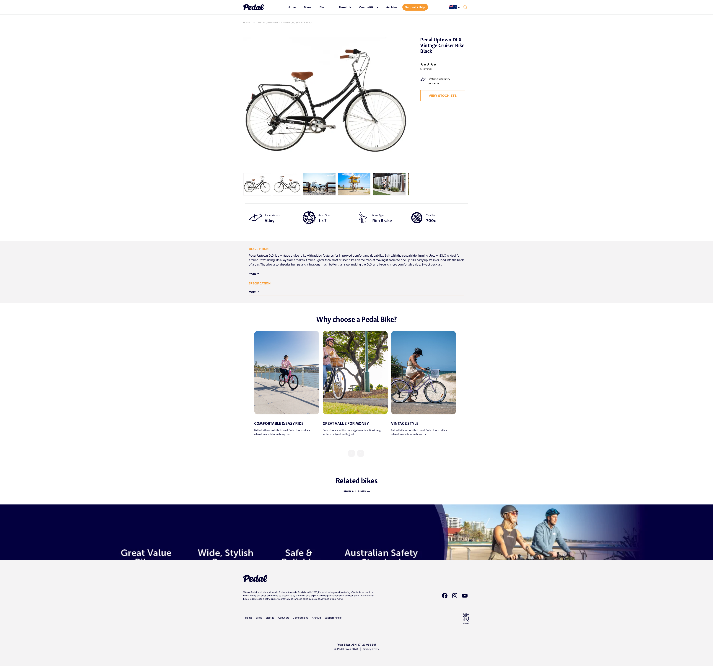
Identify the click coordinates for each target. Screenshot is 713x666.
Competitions (368, 7)
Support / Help (415, 7)
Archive (391, 7)
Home (292, 7)
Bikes (308, 7)
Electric (325, 7)
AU (459, 7)
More (254, 273)
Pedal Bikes (344, 649)
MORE (254, 291)
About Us (344, 7)
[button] (465, 7)
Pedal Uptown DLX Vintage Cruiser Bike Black (285, 22)
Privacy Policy (370, 649)
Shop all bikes (354, 491)
